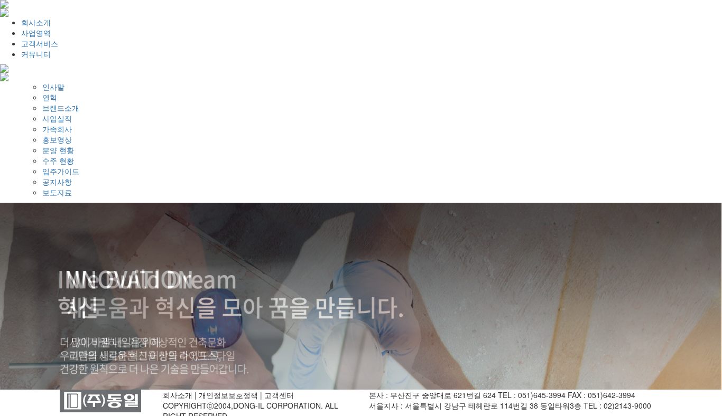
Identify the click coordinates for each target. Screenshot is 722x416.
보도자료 (57, 192)
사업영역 (36, 32)
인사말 (53, 86)
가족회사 (57, 129)
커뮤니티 (36, 54)
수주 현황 (58, 160)
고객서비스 (39, 43)
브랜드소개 (60, 107)
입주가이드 (60, 171)
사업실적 (57, 118)
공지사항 (57, 181)
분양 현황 (58, 150)
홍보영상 (57, 139)
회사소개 (36, 22)
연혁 (49, 97)
